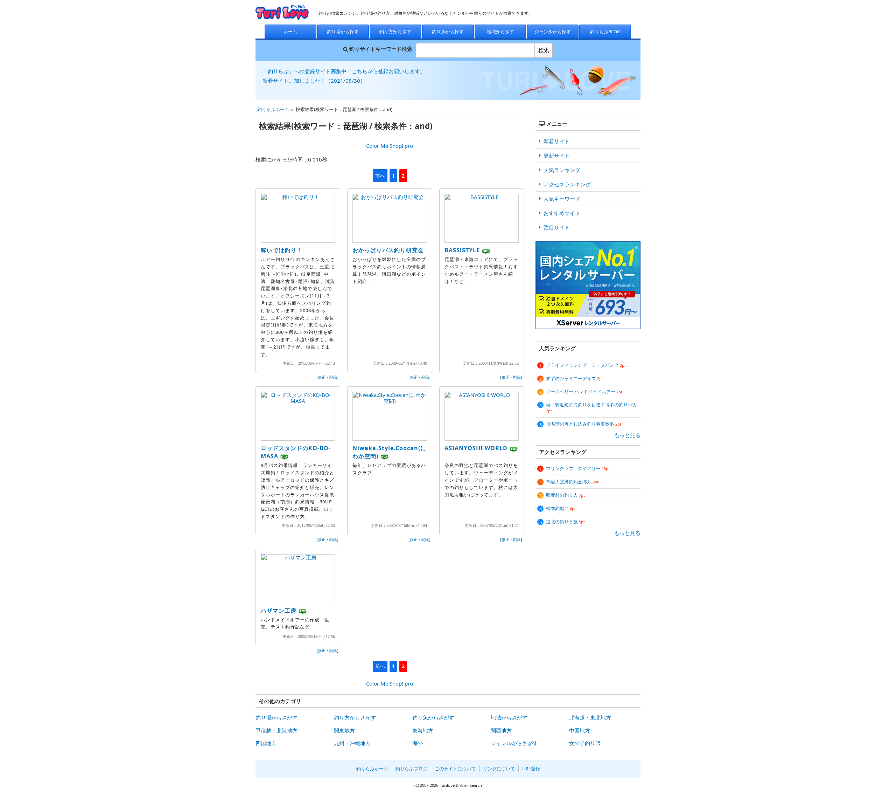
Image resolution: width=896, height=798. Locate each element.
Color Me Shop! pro (389, 145)
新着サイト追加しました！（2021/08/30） (313, 80)
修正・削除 (327, 377)
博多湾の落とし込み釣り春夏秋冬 (583, 424)
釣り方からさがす (355, 717)
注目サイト (557, 227)
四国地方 (265, 743)
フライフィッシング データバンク (586, 365)
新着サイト (557, 141)
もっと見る (627, 435)
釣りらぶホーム (273, 109)
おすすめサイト (562, 212)
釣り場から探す (343, 31)
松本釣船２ (561, 508)
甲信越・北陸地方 (276, 730)
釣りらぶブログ (411, 768)
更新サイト (557, 155)
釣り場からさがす (276, 717)
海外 (417, 743)
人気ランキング (562, 169)
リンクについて (499, 768)
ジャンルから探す (552, 31)
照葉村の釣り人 (565, 495)
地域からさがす (509, 717)
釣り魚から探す (448, 31)
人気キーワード (562, 198)
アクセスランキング (567, 184)
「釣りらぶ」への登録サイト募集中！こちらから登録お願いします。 (343, 71)
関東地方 (344, 730)
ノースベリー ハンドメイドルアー (584, 391)
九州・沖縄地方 (352, 743)
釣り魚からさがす (433, 717)
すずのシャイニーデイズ (574, 378)
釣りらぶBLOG (605, 31)
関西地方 (501, 730)
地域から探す (500, 31)
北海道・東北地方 (590, 717)
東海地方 (422, 730)
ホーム (290, 31)
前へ (380, 175)
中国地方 (579, 730)
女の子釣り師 (585, 743)
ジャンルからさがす (514, 743)
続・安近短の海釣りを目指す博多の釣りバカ (591, 407)
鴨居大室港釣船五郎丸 (572, 482)
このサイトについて (455, 768)
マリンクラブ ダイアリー (578, 468)
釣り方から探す (395, 31)
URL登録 (531, 768)
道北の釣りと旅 (565, 521)
